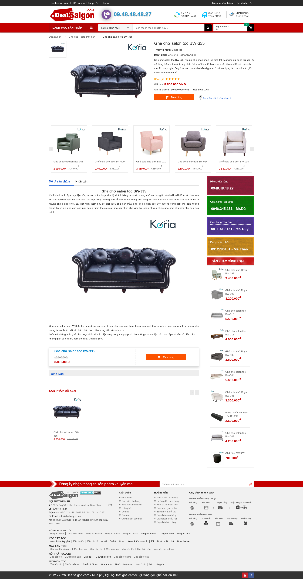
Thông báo (127, 508)
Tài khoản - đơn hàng (167, 497)
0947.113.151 (67, 512)
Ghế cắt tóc (56, 556)
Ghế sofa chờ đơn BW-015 (234, 161)
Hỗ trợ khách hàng (83, 3)
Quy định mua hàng (166, 515)
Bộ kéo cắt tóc (117, 541)
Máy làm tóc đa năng (60, 549)
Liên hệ (125, 511)
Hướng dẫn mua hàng (168, 501)
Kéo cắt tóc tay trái (97, 541)
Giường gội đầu (73, 556)
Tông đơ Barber (94, 533)
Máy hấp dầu (143, 549)
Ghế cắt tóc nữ (141, 556)
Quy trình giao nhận (167, 508)
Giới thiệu (127, 497)
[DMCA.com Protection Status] (90, 492)
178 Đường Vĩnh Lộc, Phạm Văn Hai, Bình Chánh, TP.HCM (81, 505)
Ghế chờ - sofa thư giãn (182, 54)
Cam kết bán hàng (131, 501)
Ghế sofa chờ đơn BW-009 (110, 161)
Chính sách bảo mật (132, 518)
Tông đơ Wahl (57, 533)
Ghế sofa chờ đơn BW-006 (68, 161)
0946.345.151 (83, 512)
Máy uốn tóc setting (163, 549)
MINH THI (177, 49)
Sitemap (126, 515)
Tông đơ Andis (112, 533)
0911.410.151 (98, 512)
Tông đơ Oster (130, 533)
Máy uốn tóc (112, 549)
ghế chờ (69, 203)
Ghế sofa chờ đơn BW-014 (192, 161)
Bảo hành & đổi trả (166, 511)
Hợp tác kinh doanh (132, 504)
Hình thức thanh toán (167, 504)
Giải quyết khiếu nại (167, 518)
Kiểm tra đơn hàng (222, 3)
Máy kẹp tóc (80, 549)
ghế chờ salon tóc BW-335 (149, 203)
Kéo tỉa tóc (78, 541)
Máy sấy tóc (128, 549)
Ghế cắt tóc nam (122, 556)
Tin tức (106, 3)
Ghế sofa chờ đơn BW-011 (151, 161)
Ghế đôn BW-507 (235, 453)
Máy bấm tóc (96, 549)
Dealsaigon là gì (60, 3)
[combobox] (115, 26)
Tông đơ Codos (75, 533)
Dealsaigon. (96, 338)
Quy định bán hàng (166, 522)
